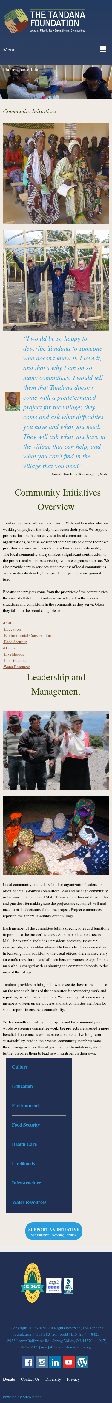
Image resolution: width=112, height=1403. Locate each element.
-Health (9, 648)
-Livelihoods (13, 654)
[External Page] (68, 1292)
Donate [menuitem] (9, 1379)
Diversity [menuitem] (53, 1379)
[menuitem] (39, 1067)
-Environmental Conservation (27, 635)
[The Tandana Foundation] (45, 21)
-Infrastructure (14, 660)
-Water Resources (16, 666)
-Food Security (15, 641)
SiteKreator (32, 1396)
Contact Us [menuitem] (30, 1379)
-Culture (9, 623)
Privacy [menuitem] (73, 1379)
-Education (12, 629)
